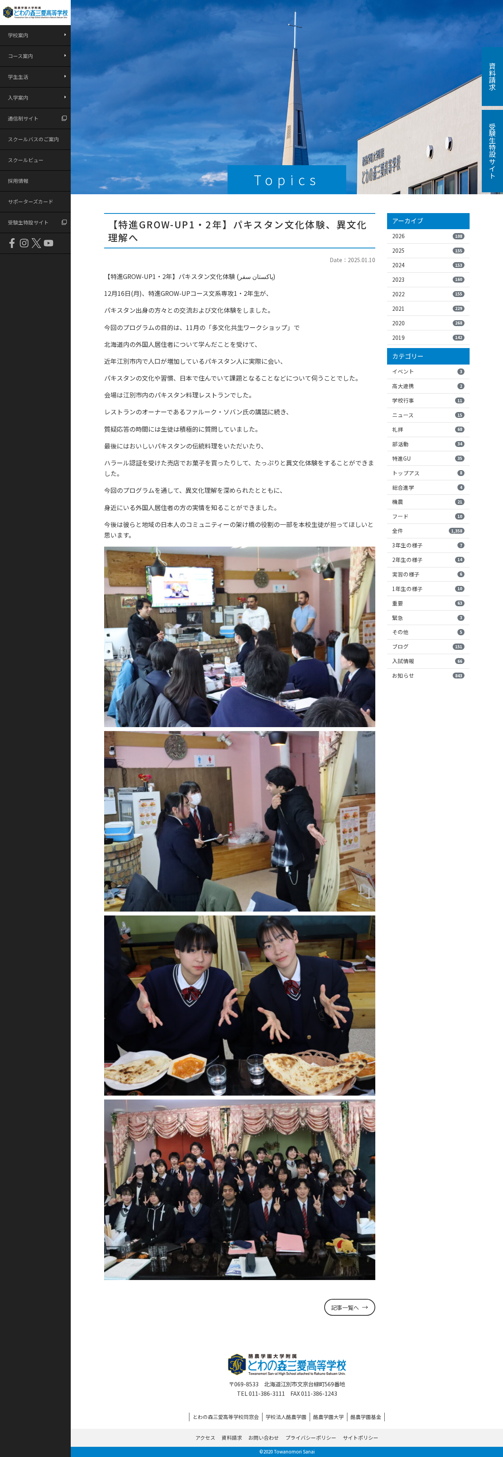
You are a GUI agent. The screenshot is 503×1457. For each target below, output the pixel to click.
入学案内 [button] (18, 97)
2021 (427, 308)
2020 (427, 323)
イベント (427, 371)
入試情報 (427, 661)
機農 (427, 501)
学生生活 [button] (18, 76)
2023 (427, 279)
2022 (427, 294)
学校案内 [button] (18, 35)
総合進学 (427, 487)
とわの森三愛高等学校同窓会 (226, 1417)
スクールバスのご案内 (33, 139)
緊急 (427, 618)
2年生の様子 (427, 559)
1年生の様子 (427, 589)
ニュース (427, 415)
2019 (427, 337)
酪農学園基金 (366, 1417)
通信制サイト (23, 118)
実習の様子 (427, 574)
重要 (427, 603)
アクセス (205, 1437)
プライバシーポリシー (310, 1437)
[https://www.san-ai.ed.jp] (35, 12)
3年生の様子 (427, 545)
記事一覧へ (345, 1307)
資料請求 (232, 1437)
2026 (427, 236)
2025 (427, 250)
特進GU (427, 458)
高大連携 (427, 386)
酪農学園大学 (328, 1417)
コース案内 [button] (20, 56)
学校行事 (427, 400)
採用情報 (18, 180)
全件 (427, 530)
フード (427, 516)
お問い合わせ (263, 1437)
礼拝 (427, 429)
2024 (427, 265)
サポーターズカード (30, 201)
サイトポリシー (360, 1437)
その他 (427, 632)
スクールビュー (26, 160)
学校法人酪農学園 (286, 1417)
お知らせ (427, 675)
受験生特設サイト (28, 222)
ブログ (427, 646)
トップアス (427, 473)
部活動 (427, 444)
